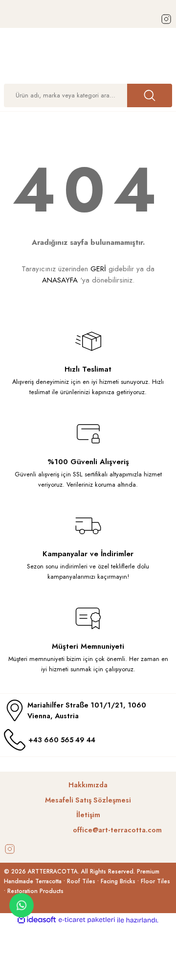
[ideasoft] (36, 920)
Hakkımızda (88, 785)
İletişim (88, 815)
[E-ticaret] (86, 919)
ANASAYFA (60, 280)
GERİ (98, 268)
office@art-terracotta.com (117, 830)
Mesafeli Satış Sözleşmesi (88, 800)
